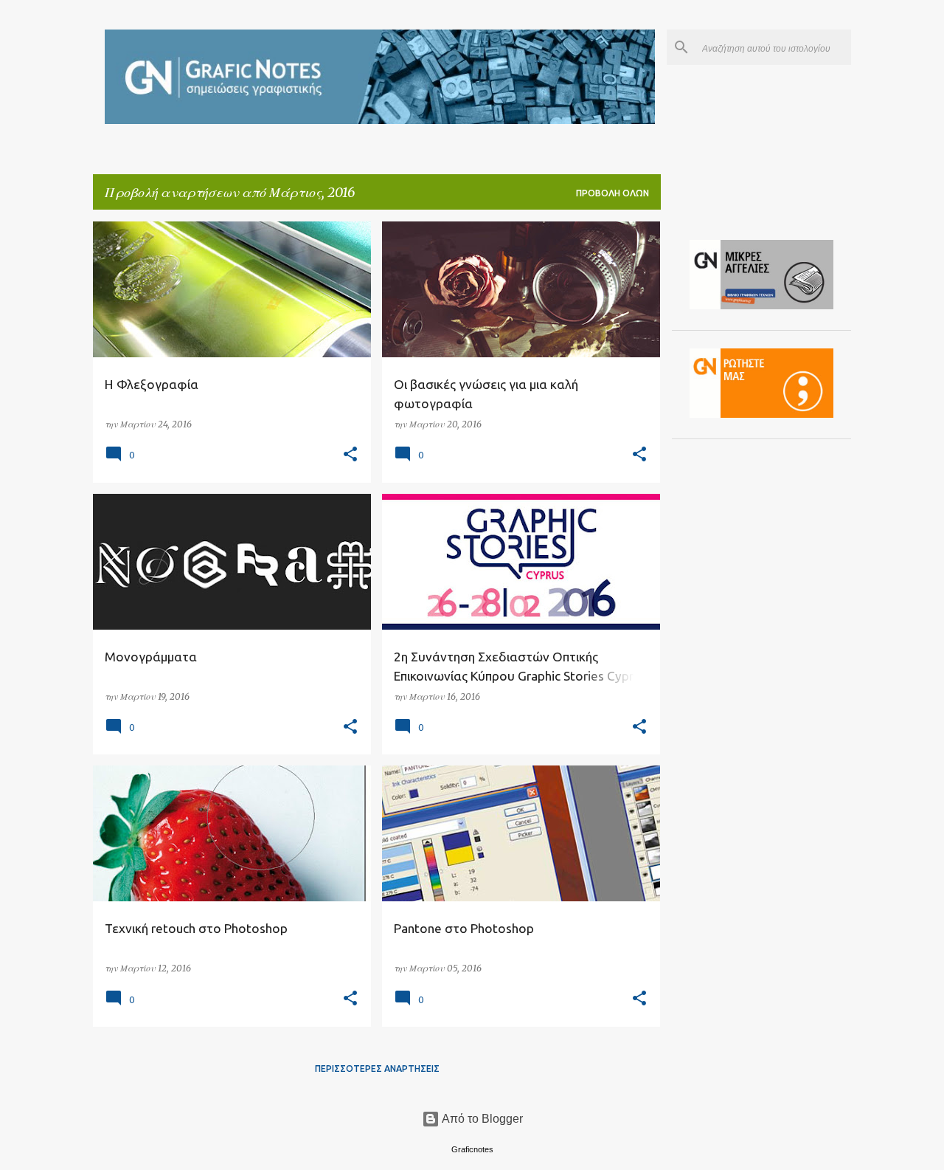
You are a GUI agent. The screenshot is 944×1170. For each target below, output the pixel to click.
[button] (350, 455)
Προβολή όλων (612, 193)
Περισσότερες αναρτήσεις (377, 1068)
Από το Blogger (481, 1118)
